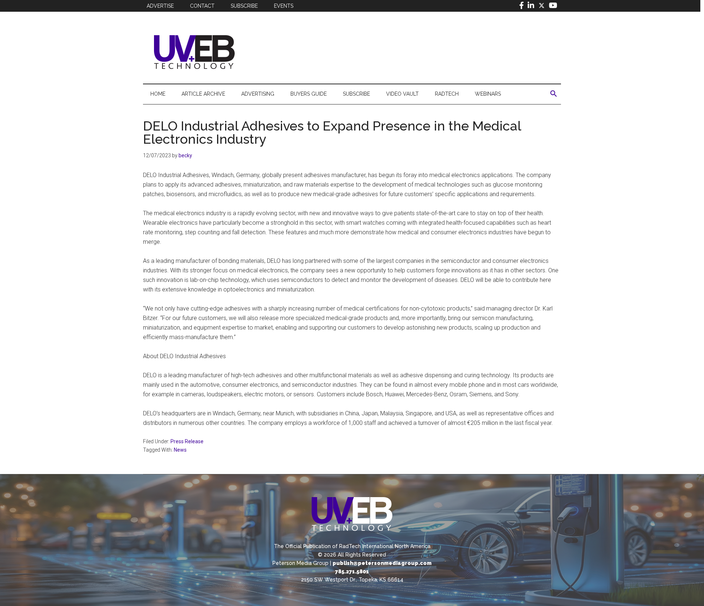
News (180, 450)
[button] (554, 94)
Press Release (186, 441)
